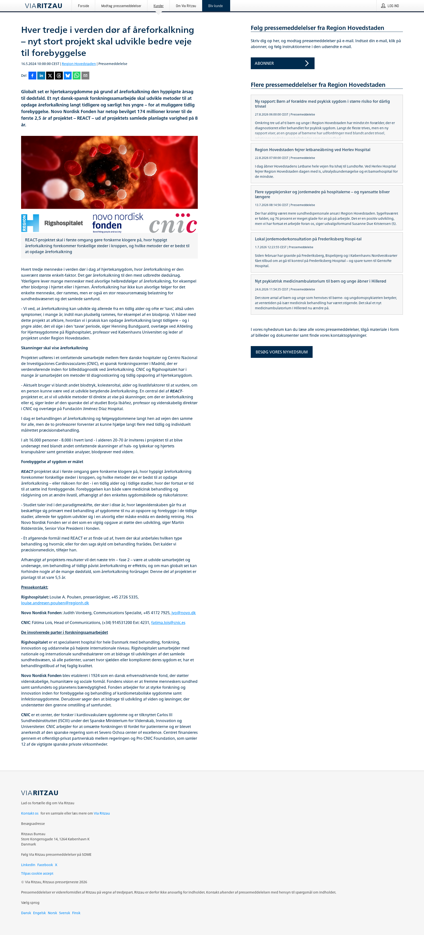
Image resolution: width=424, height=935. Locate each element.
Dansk (26, 913)
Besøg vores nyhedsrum (282, 352)
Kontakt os (30, 813)
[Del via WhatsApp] (76, 76)
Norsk (52, 913)
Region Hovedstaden (79, 64)
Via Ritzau (102, 813)
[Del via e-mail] (85, 76)
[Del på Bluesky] (68, 76)
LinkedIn (28, 865)
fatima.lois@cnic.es (168, 622)
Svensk (64, 913)
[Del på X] (50, 76)
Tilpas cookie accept (37, 873)
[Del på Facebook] (32, 76)
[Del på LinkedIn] (41, 76)
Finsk (76, 913)
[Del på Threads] (59, 76)
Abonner (264, 63)
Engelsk (39, 913)
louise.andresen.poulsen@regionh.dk (55, 603)
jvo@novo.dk (184, 613)
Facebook (45, 865)
